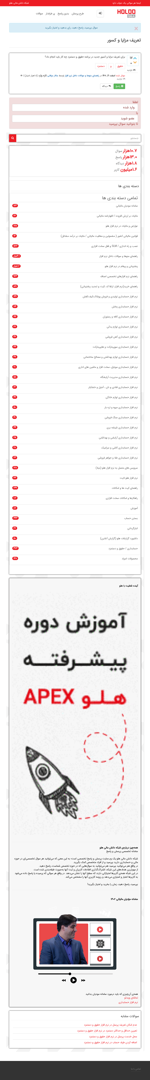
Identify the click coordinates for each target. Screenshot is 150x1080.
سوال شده (120, 75)
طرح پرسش (78, 14)
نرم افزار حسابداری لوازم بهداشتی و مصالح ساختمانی (110, 357)
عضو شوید (127, 118)
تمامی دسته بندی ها (120, 198)
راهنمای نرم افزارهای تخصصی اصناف (119, 276)
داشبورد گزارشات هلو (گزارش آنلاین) (119, 538)
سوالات (39, 14)
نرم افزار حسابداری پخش (125, 307)
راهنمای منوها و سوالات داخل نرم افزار (82, 75)
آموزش (134, 508)
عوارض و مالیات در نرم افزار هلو (122, 226)
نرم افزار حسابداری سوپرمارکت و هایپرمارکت (115, 347)
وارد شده (128, 107)
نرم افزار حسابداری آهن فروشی (121, 337)
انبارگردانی (132, 528)
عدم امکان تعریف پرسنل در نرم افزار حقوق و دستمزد (110, 1025)
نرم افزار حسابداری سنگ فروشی (121, 418)
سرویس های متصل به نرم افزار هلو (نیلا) (117, 468)
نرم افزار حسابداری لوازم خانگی (122, 397)
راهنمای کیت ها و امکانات (125, 488)
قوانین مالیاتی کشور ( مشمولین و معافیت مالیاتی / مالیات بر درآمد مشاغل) (99, 236)
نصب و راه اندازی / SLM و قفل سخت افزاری (114, 246)
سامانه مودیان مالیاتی (127, 206)
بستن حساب (131, 518)
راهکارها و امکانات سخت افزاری (122, 498)
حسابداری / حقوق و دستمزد (123, 549)
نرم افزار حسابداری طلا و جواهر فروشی (118, 458)
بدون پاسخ (63, 14)
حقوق (120, 66)
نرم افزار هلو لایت (129, 478)
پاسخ (118, 86)
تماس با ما (136, 1069)
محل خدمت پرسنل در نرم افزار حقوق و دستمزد (113, 1036)
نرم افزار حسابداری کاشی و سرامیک (119, 448)
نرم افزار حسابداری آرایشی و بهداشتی (118, 438)
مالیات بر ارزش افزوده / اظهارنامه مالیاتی (117, 216)
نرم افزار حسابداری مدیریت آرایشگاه (119, 377)
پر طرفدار (50, 14)
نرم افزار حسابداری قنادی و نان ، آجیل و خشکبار (113, 387)
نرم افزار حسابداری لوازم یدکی (122, 327)
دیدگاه (105, 86)
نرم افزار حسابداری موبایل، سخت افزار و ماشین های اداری (108, 367)
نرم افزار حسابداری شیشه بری (122, 428)
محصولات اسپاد (130, 559)
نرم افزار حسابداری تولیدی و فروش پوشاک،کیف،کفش (110, 297)
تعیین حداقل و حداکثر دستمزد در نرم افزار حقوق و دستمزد (107, 1031)
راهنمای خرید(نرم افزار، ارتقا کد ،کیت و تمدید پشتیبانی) (109, 286)
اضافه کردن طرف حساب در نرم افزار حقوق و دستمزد (110, 1042)
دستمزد (101, 66)
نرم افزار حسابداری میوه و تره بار (121, 407)
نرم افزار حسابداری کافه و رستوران (120, 317)
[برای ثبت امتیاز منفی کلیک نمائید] (135, 62)
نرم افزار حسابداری (128, 1002)
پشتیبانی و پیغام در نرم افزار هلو (121, 266)
